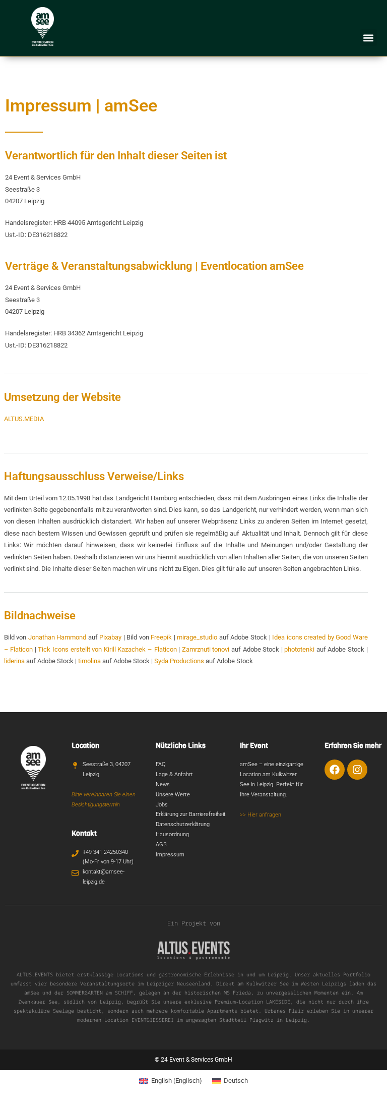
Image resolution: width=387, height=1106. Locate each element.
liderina (14, 661)
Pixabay (110, 637)
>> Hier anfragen (260, 814)
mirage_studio (197, 637)
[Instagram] (357, 770)
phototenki (299, 649)
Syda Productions (179, 661)
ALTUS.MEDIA (24, 419)
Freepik (161, 637)
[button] (368, 37)
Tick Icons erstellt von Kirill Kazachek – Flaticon (107, 649)
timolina (89, 661)
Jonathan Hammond (57, 637)
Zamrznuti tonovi (206, 649)
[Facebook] (335, 770)
